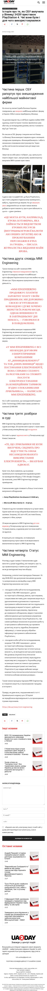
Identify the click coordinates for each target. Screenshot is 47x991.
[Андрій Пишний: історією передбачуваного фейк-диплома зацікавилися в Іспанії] (34, 856)
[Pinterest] (22, 24)
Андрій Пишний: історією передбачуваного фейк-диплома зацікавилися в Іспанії (15, 856)
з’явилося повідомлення (22, 272)
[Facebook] (11, 24)
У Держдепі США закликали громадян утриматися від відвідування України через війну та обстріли (17, 902)
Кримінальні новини (10, 8)
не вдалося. (32, 429)
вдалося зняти (22, 435)
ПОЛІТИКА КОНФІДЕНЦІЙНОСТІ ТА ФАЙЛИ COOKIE (23, 961)
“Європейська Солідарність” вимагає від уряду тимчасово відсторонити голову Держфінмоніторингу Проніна (17, 871)
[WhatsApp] (27, 24)
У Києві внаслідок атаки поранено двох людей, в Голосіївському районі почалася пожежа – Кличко (16, 751)
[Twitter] (17, 24)
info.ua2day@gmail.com (23, 957)
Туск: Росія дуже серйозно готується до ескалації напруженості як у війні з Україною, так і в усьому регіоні (16, 887)
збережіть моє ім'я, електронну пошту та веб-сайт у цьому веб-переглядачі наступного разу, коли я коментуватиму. (22, 829)
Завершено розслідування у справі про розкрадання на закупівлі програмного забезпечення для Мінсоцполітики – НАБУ (17, 916)
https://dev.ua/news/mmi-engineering (17, 707)
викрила (19, 111)
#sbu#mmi (12, 714)
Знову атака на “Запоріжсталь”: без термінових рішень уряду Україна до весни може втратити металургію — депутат (15, 767)
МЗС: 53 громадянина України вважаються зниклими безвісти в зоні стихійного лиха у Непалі (18, 738)
